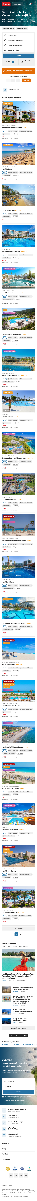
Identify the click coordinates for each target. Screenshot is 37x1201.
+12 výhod (14, 134)
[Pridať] (18, 80)
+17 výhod (15, 794)
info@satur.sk (13, 1134)
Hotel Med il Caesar (9, 871)
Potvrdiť (26, 80)
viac (34, 21)
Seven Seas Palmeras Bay (11, 375)
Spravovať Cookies (7, 1185)
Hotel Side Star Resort (10, 830)
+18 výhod (15, 423)
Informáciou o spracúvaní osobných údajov (14, 1100)
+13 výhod (15, 216)
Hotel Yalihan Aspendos (10, 293)
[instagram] (21, 1175)
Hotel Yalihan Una (8, 210)
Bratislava (28, 1044)
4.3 (5, 172)
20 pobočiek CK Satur (16, 1109)
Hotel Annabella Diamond (11, 252)
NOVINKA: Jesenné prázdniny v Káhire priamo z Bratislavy (23, 988)
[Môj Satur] (30, 4)
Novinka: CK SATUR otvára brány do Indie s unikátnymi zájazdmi (23, 1011)
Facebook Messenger (15, 1122)
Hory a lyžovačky (22, 28)
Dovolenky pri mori (8, 28)
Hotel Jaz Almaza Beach (10, 788)
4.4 (5, 131)
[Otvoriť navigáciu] (34, 4)
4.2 (5, 544)
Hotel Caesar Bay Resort (11, 706)
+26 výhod (15, 464)
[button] (18, 35)
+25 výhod (15, 712)
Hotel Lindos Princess (10, 912)
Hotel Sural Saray (8, 582)
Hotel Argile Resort (9, 499)
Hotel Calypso (7, 169)
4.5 (5, 213)
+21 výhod (15, 340)
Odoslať (18, 1092)
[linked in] (16, 1175)
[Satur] (6, 4)
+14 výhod (17, 588)
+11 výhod (15, 175)
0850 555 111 (12, 1116)
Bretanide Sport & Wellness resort (14, 458)
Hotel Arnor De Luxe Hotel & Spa (13, 623)
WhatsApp (12, 1128)
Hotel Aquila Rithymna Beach (12, 747)
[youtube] (26, 1175)
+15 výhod (15, 258)
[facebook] (11, 1175)
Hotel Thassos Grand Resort (12, 334)
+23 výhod (15, 505)
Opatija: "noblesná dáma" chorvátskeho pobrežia (21, 1019)
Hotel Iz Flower (7, 417)
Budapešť (16, 1044)
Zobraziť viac (18, 928)
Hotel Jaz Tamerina (8, 664)
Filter (10, 62)
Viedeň (6, 1044)
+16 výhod (17, 381)
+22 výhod (17, 836)
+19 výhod (17, 299)
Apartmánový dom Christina (12, 128)
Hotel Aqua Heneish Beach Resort (14, 541)
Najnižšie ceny (28, 62)
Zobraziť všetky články (18, 1028)
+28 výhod (15, 918)
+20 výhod (15, 547)
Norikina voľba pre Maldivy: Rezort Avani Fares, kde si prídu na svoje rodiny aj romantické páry (18, 976)
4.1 (5, 379)
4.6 (5, 420)
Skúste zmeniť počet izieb (18, 76)
